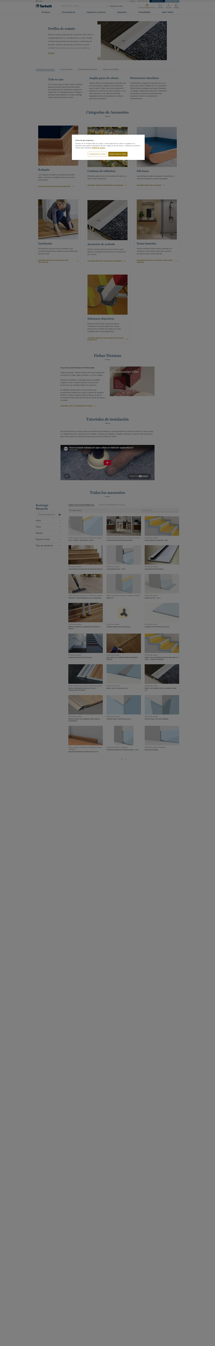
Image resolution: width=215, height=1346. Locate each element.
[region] (108, 147)
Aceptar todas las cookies (118, 154)
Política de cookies (98, 148)
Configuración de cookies (97, 154)
